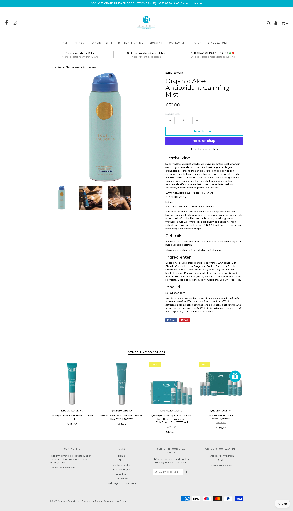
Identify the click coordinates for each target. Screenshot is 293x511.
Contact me (177, 43)
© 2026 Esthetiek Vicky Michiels (65, 501)
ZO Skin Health (101, 43)
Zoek (221, 460)
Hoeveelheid (172, 114)
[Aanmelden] (274, 23)
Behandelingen (121, 469)
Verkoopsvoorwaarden (221, 455)
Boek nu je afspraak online (212, 43)
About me (156, 43)
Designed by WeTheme (115, 501)
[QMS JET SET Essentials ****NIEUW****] (221, 384)
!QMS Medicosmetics (72, 411)
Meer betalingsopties (204, 149)
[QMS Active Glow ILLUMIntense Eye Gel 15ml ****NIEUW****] (121, 384)
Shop (122, 460)
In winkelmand (204, 131)
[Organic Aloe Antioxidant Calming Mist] (62, 198)
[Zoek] (266, 23)
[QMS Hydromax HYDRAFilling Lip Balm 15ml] (72, 384)
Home (65, 43)
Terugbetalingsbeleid (220, 464)
